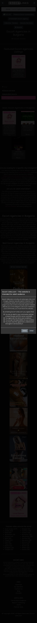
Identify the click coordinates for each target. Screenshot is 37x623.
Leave (25, 331)
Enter (32, 331)
